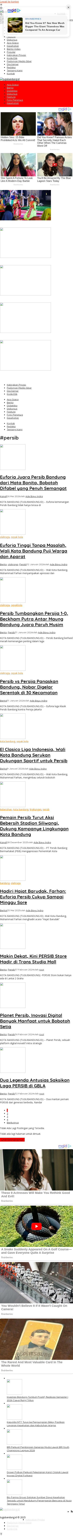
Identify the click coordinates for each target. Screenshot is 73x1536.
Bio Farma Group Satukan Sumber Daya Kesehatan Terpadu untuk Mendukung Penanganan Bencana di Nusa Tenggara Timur (34, 376)
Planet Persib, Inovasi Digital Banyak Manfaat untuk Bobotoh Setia (35, 1020)
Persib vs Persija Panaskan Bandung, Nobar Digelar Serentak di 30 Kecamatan (29, 686)
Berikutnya (13, 1122)
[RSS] (72, 1511)
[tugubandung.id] (10, 79)
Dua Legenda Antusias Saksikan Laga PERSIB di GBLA (35, 1082)
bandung (5, 883)
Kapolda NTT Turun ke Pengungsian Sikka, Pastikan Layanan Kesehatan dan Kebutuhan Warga (34, 262)
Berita (10, 402)
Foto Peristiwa (15, 414)
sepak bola (17, 537)
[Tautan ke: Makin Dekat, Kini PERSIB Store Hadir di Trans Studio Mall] (12, 947)
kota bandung (7, 741)
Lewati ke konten (9, 1)
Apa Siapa (13, 399)
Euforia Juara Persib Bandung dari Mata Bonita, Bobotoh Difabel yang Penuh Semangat (33, 482)
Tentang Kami (14, 429)
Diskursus (12, 408)
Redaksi (11, 426)
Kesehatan (13, 417)
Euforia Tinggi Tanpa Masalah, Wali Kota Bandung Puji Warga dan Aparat (33, 550)
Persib (22, 564)
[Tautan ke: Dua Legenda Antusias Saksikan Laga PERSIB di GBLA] (12, 1071)
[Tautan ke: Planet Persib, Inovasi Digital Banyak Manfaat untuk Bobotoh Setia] (12, 1007)
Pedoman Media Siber (19, 387)
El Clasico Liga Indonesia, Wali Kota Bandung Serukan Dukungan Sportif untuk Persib (33, 755)
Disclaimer (13, 390)
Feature (11, 411)
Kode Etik (12, 394)
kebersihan (6, 809)
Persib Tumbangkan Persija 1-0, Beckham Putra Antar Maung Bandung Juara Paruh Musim (34, 618)
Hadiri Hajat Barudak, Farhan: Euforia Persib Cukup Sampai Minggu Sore (33, 896)
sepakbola (16, 605)
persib (46, 809)
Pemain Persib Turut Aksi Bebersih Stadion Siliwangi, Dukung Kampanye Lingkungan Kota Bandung (34, 826)
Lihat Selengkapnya (12, 1139)
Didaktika (12, 405)
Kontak (11, 423)
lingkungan (35, 809)
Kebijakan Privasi (16, 384)
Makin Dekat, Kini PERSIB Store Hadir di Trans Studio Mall (33, 958)
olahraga (5, 537)
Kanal (3, 496)
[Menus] (1, 4)
